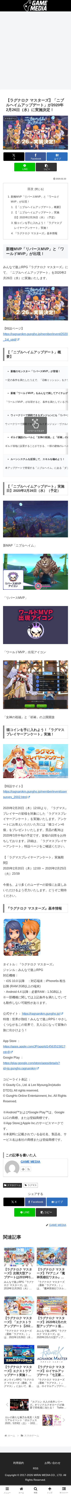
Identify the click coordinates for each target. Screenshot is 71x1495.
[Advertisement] (35, 51)
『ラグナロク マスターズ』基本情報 (35, 233)
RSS (35, 1468)
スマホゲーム (14, 1185)
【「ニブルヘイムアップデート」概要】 (38, 207)
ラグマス (32, 1185)
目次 (30, 189)
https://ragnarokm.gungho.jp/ (41, 1013)
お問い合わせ (52, 1462)
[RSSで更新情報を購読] (28, 1169)
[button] (46, 167)
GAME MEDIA (30, 1161)
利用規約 (18, 1462)
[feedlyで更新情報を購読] (23, 1169)
